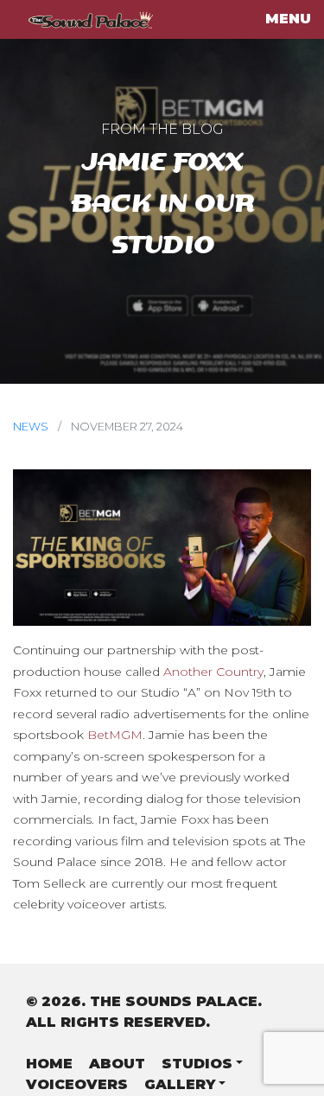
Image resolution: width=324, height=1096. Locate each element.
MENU (288, 18)
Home (49, 1063)
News (30, 426)
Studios (197, 1063)
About (117, 1063)
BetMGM (115, 734)
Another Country (213, 671)
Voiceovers (77, 1084)
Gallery (179, 1084)
